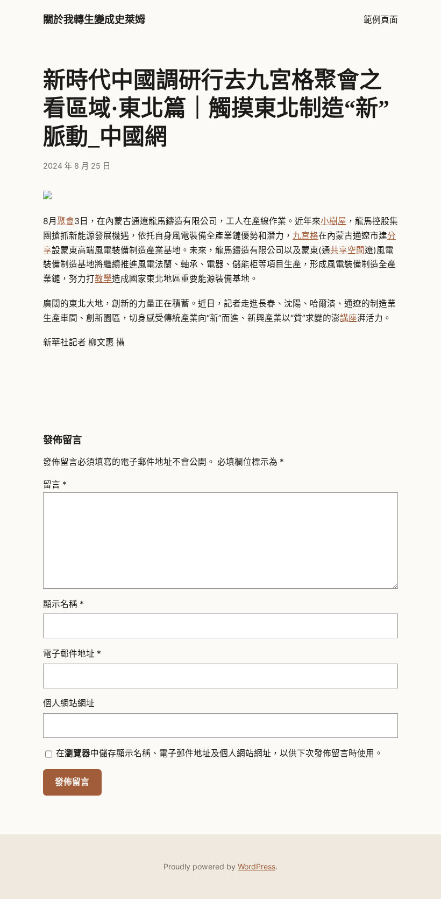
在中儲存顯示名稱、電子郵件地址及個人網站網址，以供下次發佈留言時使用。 (219, 753)
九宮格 (305, 236)
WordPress (256, 866)
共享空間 (347, 250)
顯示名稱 (63, 604)
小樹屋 (333, 221)
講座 (348, 318)
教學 (103, 279)
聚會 (65, 221)
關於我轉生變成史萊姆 (94, 19)
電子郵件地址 (72, 654)
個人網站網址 (69, 703)
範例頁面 (381, 20)
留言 (55, 484)
